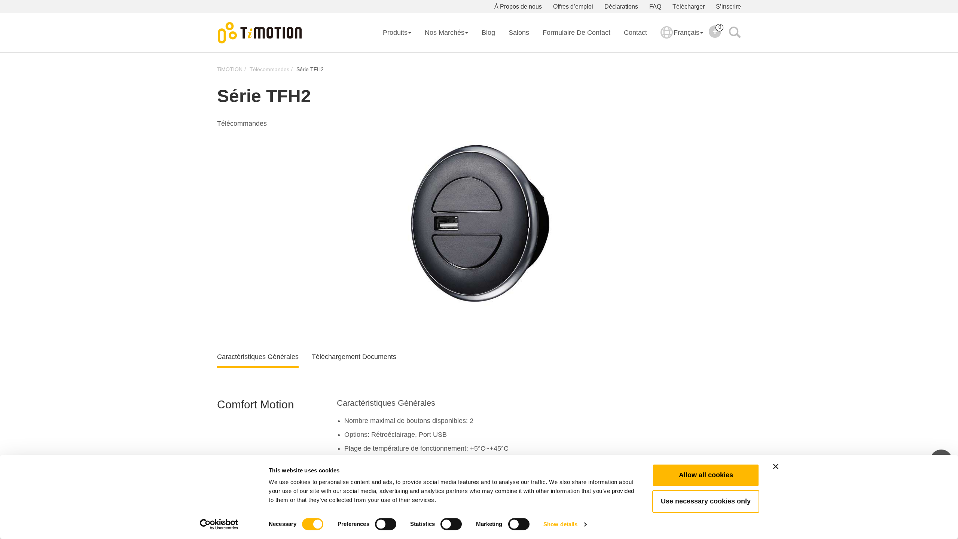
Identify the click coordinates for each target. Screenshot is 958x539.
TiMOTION (229, 69)
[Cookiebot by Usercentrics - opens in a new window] (219, 524)
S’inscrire (728, 6)
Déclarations (621, 6)
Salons (519, 32)
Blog (488, 32)
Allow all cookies (706, 475)
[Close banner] (775, 466)
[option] (479, 221)
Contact (635, 32)
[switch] (385, 524)
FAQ (655, 6)
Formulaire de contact (576, 32)
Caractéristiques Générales (258, 356)
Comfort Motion (255, 404)
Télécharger (688, 6)
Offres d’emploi (573, 6)
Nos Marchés (444, 32)
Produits (395, 32)
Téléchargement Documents (354, 356)
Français (686, 32)
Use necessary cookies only (706, 501)
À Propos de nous (518, 6)
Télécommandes (269, 69)
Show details (560, 524)
